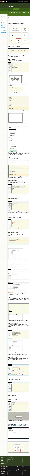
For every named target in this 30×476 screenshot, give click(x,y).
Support (17, 10)
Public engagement (25, 469)
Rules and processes (3, 16)
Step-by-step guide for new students (3, 22)
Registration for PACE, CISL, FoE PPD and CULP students (3, 25)
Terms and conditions (3, 473)
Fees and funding (12, 10)
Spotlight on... (24, 470)
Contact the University (3, 470)
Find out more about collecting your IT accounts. (19, 425)
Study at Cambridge (9, 1)
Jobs (16, 470)
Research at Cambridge (15, 1)
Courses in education (10, 472)
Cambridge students (3, 14)
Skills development (7, 10)
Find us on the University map (4, 461)
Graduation (1, 10)
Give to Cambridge (17, 469)
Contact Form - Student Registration (3, 30)
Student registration (3, 18)
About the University (12, 1)
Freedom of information (3, 471)
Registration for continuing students (3, 27)
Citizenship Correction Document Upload (3, 32)
